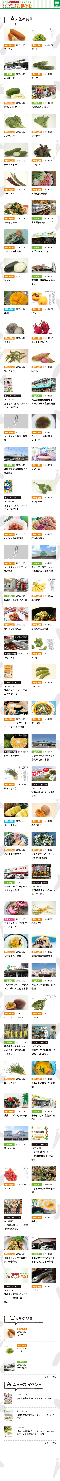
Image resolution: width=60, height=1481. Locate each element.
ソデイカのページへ (44, 461)
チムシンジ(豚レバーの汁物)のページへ (44, 1074)
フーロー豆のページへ (16, 183)
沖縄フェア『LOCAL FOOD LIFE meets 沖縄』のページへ (44, 1040)
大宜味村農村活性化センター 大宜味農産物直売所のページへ (44, 393)
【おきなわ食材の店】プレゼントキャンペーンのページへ (30, 1416)
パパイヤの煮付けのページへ (16, 845)
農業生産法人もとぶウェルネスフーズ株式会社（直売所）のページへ (16, 1040)
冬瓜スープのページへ (44, 1215)
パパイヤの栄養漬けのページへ (16, 528)
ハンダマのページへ (44, 155)
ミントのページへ (44, 647)
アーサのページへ (44, 39)
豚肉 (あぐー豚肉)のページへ (44, 183)
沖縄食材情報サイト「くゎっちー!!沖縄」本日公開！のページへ (16, 1286)
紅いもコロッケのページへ (44, 528)
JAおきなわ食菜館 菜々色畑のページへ (44, 976)
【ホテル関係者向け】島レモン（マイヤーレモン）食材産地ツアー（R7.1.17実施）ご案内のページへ (30, 1432)
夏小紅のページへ (16, 303)
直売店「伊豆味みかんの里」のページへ (44, 272)
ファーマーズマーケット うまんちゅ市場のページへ (16, 880)
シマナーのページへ (44, 126)
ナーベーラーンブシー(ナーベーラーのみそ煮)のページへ (16, 715)
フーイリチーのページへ (16, 212)
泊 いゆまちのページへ (16, 1144)
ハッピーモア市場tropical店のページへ (44, 1180)
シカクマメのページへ (44, 680)
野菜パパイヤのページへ (16, 97)
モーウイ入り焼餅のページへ (16, 946)
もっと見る (51, 1377)
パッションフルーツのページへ (16, 1007)
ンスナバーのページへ (16, 126)
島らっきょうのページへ (16, 782)
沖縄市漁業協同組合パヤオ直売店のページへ (16, 461)
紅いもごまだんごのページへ (16, 619)
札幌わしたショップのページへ (44, 97)
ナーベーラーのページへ (16, 155)
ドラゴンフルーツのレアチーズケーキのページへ (16, 915)
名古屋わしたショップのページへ (44, 212)
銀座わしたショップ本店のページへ (16, 590)
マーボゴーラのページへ (44, 715)
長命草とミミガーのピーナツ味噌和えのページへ (16, 1249)
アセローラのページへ (16, 647)
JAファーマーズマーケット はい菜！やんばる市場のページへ (16, 976)
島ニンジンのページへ (44, 915)
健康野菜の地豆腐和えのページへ (44, 946)
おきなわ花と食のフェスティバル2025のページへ (16, 495)
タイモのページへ (16, 332)
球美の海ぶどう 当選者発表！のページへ (44, 782)
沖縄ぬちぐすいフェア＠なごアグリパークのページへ (16, 680)
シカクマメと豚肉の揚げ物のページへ (16, 428)
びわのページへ (44, 303)
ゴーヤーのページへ (44, 68)
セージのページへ (44, 1007)
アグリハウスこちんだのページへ (44, 241)
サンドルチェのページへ (16, 815)
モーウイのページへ (16, 39)
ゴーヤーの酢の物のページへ (16, 241)
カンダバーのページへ (44, 495)
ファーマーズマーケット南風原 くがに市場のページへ (44, 747)
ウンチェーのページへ (16, 361)
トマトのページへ (16, 1180)
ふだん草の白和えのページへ (44, 619)
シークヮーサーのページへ (16, 747)
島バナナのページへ (44, 590)
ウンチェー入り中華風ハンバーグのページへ (44, 428)
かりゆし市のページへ (16, 68)
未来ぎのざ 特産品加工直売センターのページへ (44, 1107)
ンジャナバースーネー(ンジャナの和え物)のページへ (44, 845)
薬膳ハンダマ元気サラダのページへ (16, 1107)
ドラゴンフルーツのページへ (44, 332)
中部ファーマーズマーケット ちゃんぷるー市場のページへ (44, 1249)
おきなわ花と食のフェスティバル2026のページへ (16, 393)
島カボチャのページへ (44, 815)
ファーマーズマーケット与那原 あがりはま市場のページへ (44, 559)
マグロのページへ (44, 1286)
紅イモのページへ (44, 361)
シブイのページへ (16, 272)
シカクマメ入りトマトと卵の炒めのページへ (16, 559)
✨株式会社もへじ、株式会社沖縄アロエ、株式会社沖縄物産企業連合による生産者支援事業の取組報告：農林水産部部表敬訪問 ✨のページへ (16, 1215)
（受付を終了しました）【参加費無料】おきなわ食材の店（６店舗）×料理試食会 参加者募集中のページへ (44, 1144)
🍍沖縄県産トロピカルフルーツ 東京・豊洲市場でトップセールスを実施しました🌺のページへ (44, 880)
